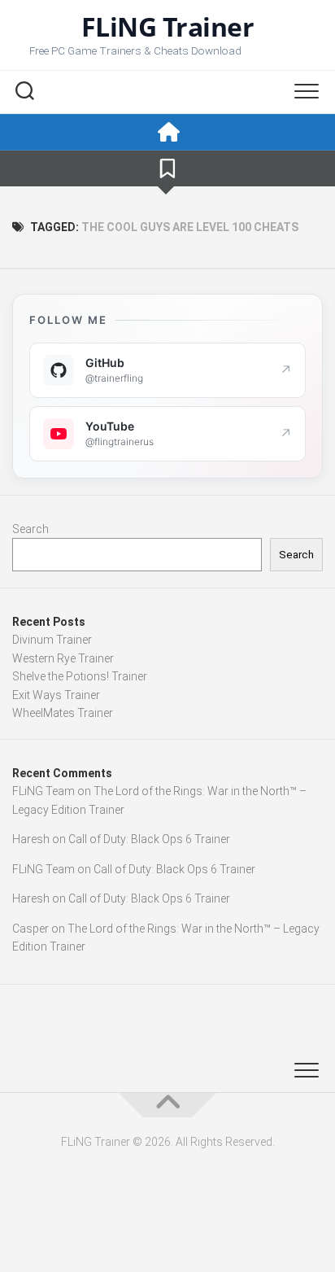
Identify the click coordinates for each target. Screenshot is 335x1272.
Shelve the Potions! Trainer (79, 676)
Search (30, 528)
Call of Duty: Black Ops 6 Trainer (149, 839)
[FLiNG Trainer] (167, 132)
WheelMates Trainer (62, 712)
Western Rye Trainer (63, 658)
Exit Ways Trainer (56, 695)
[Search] (24, 93)
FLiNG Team (43, 791)
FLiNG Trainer (168, 26)
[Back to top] (167, 1105)
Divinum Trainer (52, 639)
